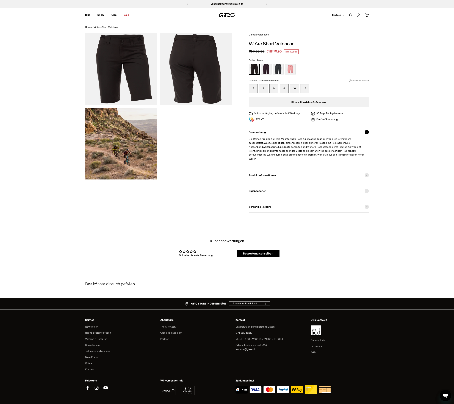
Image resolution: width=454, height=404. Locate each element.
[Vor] (266, 4)
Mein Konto (91, 357)
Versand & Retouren (96, 339)
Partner (164, 339)
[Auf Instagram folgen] (96, 387)
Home (88, 27)
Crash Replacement (171, 332)
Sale (126, 14)
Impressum (317, 346)
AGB (313, 352)
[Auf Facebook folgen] (87, 387)
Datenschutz (318, 340)
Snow (100, 14)
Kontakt (89, 369)
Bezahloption (92, 345)
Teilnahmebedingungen (98, 351)
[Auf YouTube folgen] (105, 387)
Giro (114, 14)
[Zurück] (187, 4)
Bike (87, 14)
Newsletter (91, 326)
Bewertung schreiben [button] (258, 253)
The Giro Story (168, 326)
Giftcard (89, 363)
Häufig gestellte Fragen (98, 332)
